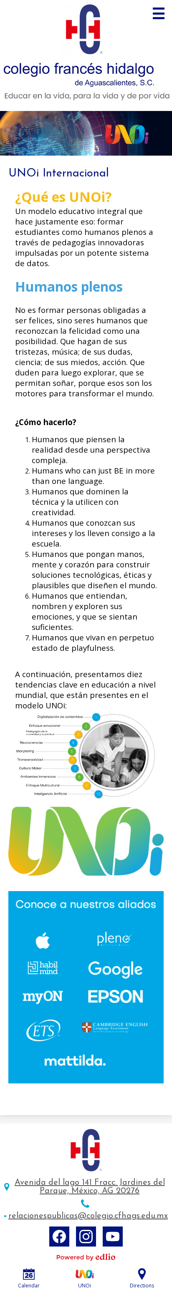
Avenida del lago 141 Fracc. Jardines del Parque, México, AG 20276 (90, 1187)
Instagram (86, 1237)
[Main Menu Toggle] (158, 13)
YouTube (113, 1237)
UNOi (84, 1285)
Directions (142, 1285)
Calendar (29, 1285)
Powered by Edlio (86, 1257)
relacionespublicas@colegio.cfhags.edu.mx (88, 1216)
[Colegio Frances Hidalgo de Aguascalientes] (86, 55)
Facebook (59, 1237)
